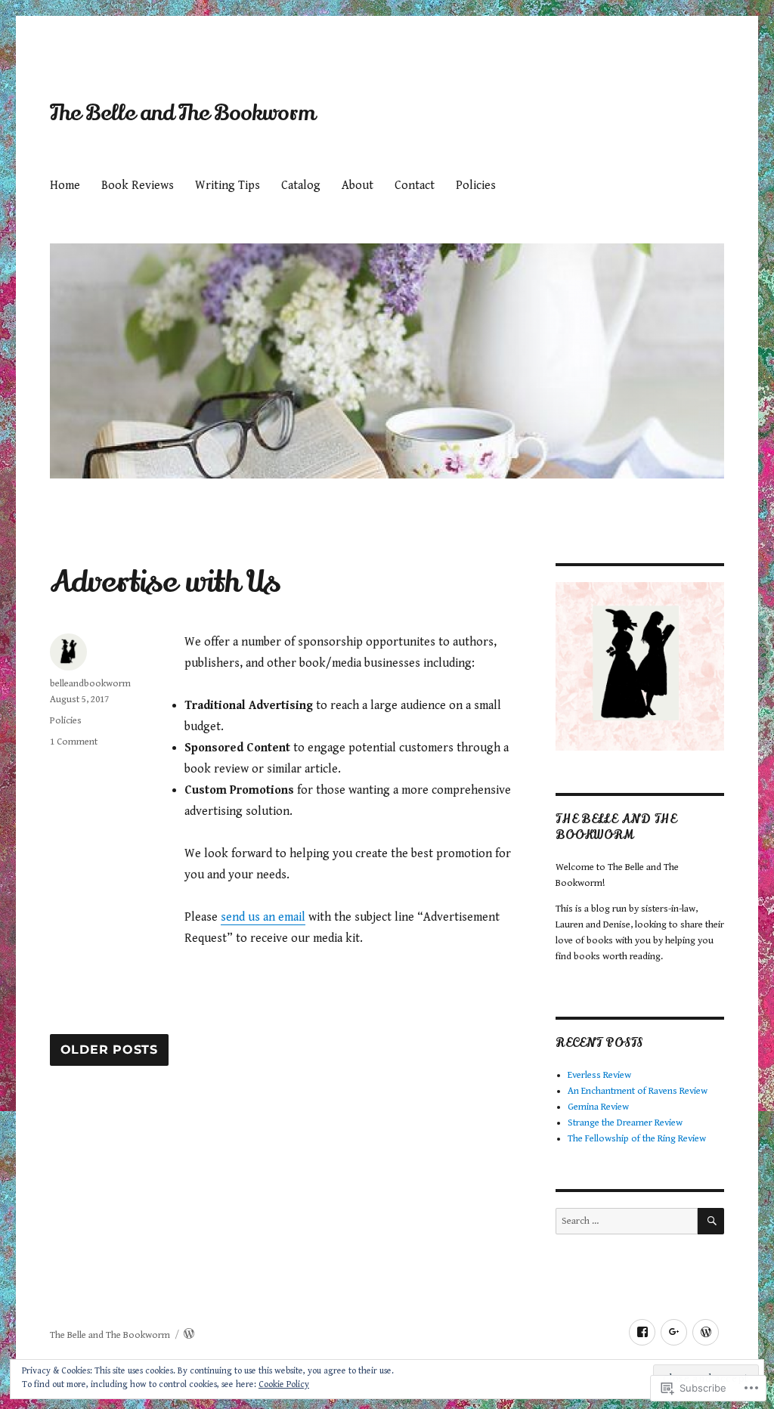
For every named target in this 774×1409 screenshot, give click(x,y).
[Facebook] (642, 1332)
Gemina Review (598, 1107)
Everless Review (599, 1075)
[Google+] (674, 1332)
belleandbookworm (90, 683)
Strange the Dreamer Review (625, 1123)
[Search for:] (627, 1221)
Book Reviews (137, 185)
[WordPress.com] (705, 1332)
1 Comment (74, 742)
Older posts (109, 1050)
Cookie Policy (284, 1384)
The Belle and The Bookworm (182, 113)
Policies (476, 185)
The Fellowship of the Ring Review (637, 1138)
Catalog (300, 185)
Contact (415, 185)
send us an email (263, 917)
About (357, 185)
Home (65, 185)
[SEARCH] (711, 1221)
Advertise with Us (165, 581)
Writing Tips (227, 185)
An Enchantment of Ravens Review (637, 1091)
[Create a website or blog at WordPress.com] (189, 1335)
